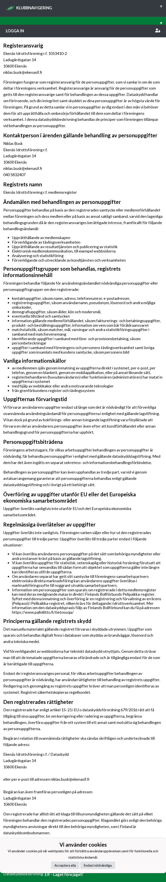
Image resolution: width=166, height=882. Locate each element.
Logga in (15, 30)
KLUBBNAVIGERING (89, 7)
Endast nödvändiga (98, 865)
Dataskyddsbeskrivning (23, 873)
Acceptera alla (65, 865)
